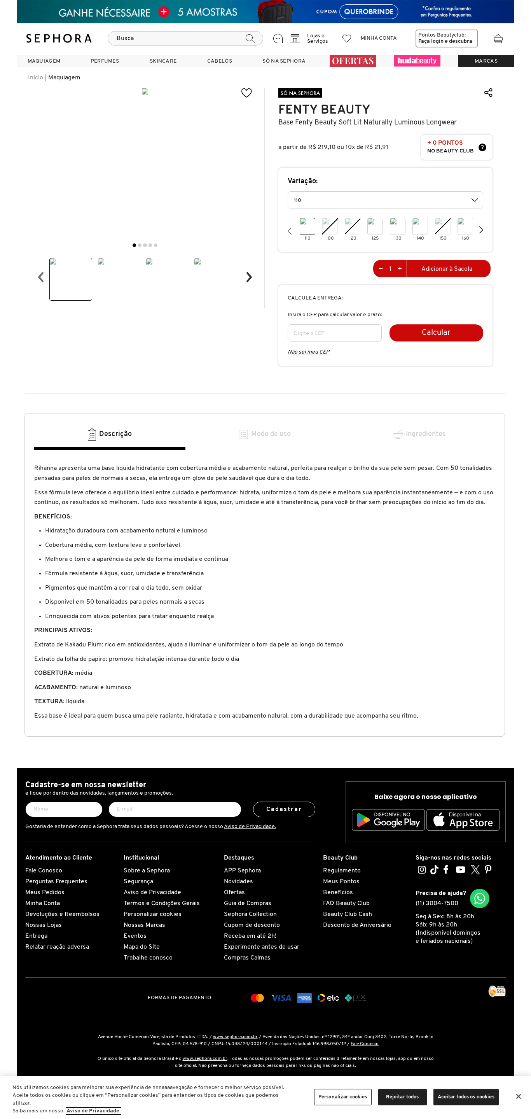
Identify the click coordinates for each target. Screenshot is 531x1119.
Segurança (138, 882)
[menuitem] (43, 61)
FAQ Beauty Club (346, 903)
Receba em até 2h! (250, 936)
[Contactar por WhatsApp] (479, 898)
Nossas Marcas (144, 925)
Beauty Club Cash (347, 914)
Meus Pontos (341, 882)
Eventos (135, 936)
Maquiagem (64, 78)
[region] (265, 1097)
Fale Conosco (43, 871)
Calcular (436, 333)
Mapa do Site (142, 947)
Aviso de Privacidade (152, 893)
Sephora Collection (250, 914)
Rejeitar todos (402, 1097)
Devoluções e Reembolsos (62, 914)
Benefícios (338, 893)
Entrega (36, 936)
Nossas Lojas (43, 925)
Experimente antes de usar (261, 947)
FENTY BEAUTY (324, 110)
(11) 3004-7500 (437, 903)
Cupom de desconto (252, 925)
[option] (70, 279)
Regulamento (342, 871)
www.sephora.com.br (235, 1037)
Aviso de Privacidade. (250, 827)
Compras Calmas (247, 958)
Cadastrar (284, 809)
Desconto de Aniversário (357, 925)
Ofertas (234, 893)
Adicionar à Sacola (446, 269)
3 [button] (145, 245)
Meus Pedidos (45, 893)
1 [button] (134, 245)
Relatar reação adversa (57, 947)
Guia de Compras (247, 903)
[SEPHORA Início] (59, 38)
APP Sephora (242, 871)
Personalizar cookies (153, 914)
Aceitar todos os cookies (466, 1097)
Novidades (238, 882)
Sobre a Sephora (147, 871)
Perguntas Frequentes (56, 882)
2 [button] (139, 245)
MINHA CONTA (379, 38)
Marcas (486, 61)
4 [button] (150, 245)
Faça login (431, 41)
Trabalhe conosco (148, 958)
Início (35, 78)
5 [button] (155, 245)
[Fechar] (518, 1096)
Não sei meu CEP (308, 352)
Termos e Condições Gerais (162, 903)
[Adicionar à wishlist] (246, 93)
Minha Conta (42, 903)
